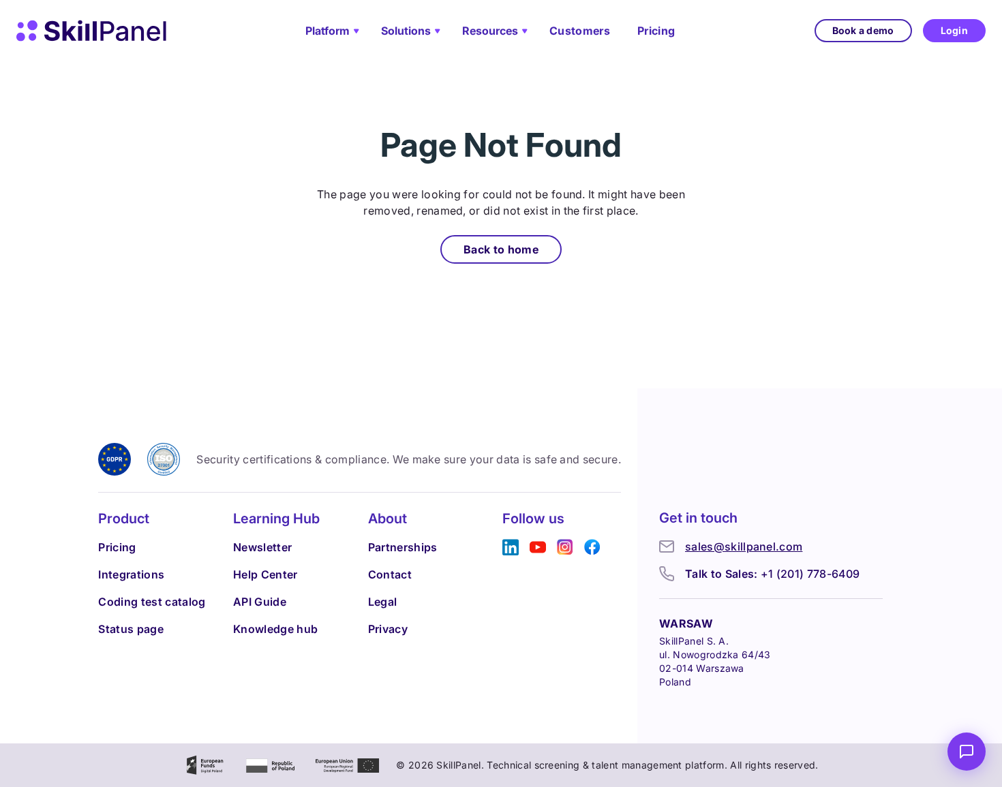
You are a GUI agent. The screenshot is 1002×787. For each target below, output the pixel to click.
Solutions (406, 30)
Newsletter (262, 547)
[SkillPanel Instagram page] (565, 547)
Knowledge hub (275, 629)
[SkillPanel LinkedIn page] (510, 547)
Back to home (501, 249)
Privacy (388, 629)
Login (954, 30)
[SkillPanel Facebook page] (592, 547)
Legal (382, 601)
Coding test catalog (151, 601)
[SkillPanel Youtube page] (538, 547)
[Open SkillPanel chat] (966, 751)
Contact (390, 574)
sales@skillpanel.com (743, 546)
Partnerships (403, 547)
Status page (131, 629)
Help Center (265, 574)
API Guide (259, 601)
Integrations (131, 574)
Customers (579, 30)
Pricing (656, 30)
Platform (327, 30)
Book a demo (863, 30)
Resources (490, 30)
